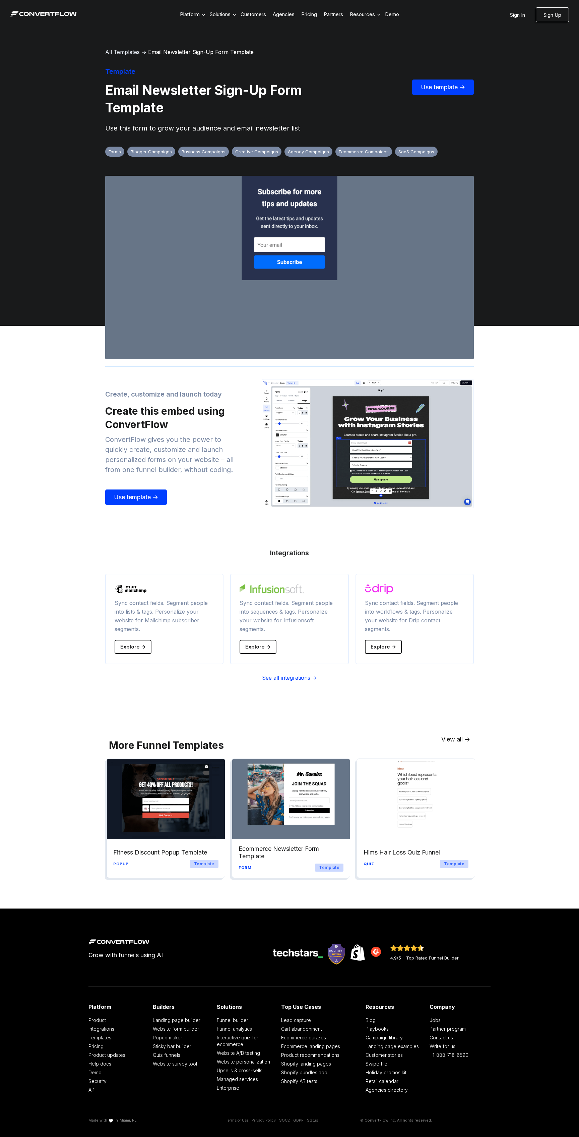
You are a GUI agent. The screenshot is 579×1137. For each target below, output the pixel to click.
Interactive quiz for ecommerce (237, 1041)
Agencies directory (387, 1090)
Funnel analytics (234, 1029)
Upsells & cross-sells (239, 1070)
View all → (455, 739)
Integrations (101, 1029)
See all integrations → (289, 677)
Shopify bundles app (304, 1072)
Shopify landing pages (306, 1064)
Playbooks (377, 1029)
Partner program (448, 1029)
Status (312, 1120)
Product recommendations (310, 1055)
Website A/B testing (238, 1053)
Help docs (99, 1064)
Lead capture (296, 1020)
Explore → (133, 646)
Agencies (284, 14)
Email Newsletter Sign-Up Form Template (201, 52)
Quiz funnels (166, 1055)
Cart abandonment (301, 1029)
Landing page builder (176, 1020)
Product (97, 1020)
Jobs (435, 1020)
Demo (392, 14)
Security (97, 1081)
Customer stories (384, 1055)
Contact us (441, 1037)
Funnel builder (232, 1020)
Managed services (237, 1079)
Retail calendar (382, 1081)
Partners (333, 14)
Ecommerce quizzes (303, 1037)
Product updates (106, 1055)
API (91, 1090)
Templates (99, 1037)
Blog (371, 1020)
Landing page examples (392, 1046)
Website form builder (176, 1029)
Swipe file (376, 1064)
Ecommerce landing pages (310, 1046)
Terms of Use (237, 1120)
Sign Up (552, 15)
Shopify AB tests (299, 1081)
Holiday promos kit (386, 1072)
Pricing (309, 14)
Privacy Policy (264, 1120)
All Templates (122, 52)
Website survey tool (175, 1064)
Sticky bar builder (172, 1046)
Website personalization (243, 1062)
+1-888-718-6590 (449, 1055)
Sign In (517, 15)
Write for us (442, 1046)
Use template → (443, 87)
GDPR (298, 1120)
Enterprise (228, 1088)
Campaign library (384, 1037)
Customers (253, 14)
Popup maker (167, 1037)
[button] (191, 14)
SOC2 (284, 1120)
